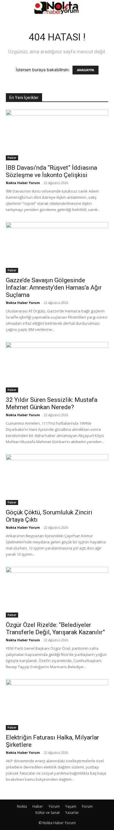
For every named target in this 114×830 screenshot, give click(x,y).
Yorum (54, 806)
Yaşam (70, 806)
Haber (12, 158)
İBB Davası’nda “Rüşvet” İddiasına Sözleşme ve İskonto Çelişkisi (51, 171)
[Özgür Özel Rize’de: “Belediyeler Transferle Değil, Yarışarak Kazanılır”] (57, 592)
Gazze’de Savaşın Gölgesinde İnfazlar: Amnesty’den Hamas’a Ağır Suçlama (54, 287)
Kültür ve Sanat (47, 812)
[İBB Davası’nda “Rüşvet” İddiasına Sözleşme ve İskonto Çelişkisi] (57, 135)
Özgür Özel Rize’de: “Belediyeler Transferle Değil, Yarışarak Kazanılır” (55, 628)
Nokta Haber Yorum (23, 183)
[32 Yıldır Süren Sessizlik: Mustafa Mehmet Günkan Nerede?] (57, 367)
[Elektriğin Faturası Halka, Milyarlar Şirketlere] (57, 704)
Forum (87, 806)
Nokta (22, 806)
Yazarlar (72, 812)
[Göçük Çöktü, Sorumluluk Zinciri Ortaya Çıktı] (57, 479)
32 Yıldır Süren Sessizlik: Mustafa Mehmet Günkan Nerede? (51, 403)
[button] (10, 8)
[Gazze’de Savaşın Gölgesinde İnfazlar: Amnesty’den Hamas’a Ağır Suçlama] (57, 247)
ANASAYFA (85, 70)
